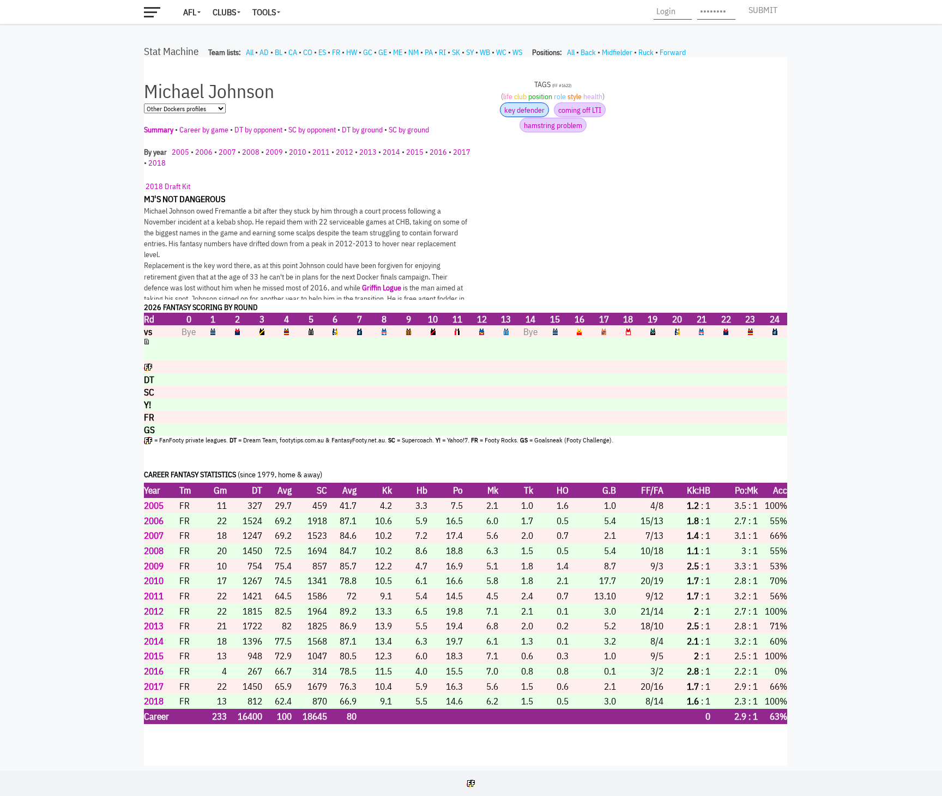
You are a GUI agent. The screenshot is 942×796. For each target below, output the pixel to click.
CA (292, 52)
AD (264, 52)
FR (336, 52)
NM (413, 52)
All (249, 52)
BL (278, 52)
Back (588, 52)
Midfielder (617, 52)
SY (470, 52)
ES (322, 52)
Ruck (646, 52)
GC (367, 52)
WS (517, 52)
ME (397, 52)
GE (382, 52)
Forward (673, 52)
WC (501, 52)
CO (307, 52)
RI (442, 52)
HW (351, 52)
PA (429, 52)
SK (456, 52)
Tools (264, 12)
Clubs (224, 12)
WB (485, 52)
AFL (189, 12)
